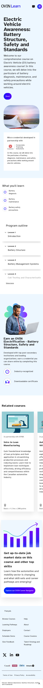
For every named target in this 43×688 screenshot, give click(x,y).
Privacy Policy (19, 675)
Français (7, 611)
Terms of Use (7, 675)
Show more (10, 283)
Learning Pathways (9, 624)
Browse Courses (8, 619)
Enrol (8, 96)
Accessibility (30, 675)
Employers (6, 630)
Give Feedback (8, 642)
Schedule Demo (8, 636)
